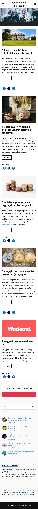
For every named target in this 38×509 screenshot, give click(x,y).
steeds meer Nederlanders (19, 141)
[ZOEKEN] (33, 407)
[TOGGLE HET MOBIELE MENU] (3, 4)
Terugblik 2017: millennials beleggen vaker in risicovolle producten (16, 129)
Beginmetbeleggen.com (23, 505)
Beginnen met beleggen (19, 4)
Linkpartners (32, 490)
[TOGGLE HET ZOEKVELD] (35, 4)
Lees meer (7, 78)
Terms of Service (26, 494)
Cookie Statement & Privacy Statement (14, 490)
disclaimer (30, 476)
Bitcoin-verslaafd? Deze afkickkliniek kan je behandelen (18, 52)
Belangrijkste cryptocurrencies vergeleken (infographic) (18, 273)
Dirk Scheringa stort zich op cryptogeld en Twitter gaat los (17, 204)
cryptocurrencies (8, 225)
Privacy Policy (15, 494)
